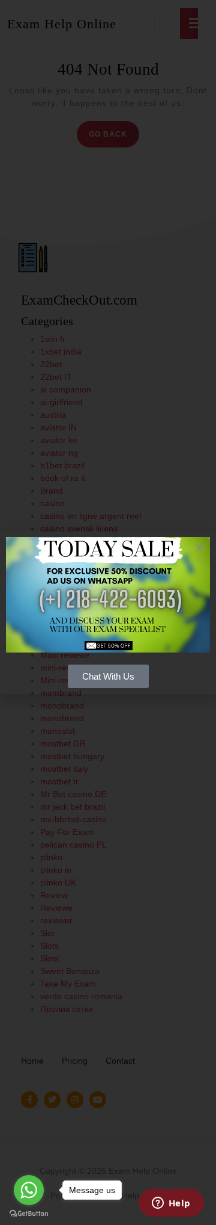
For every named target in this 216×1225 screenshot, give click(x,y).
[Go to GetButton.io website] (29, 1213)
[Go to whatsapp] (29, 1190)
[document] (108, 612)
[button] (199, 547)
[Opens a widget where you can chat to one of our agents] (171, 1204)
